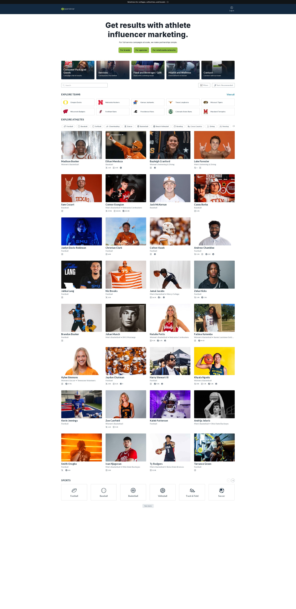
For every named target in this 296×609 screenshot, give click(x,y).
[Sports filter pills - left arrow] (232, 126)
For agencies (141, 50)
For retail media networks (164, 50)
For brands (125, 50)
